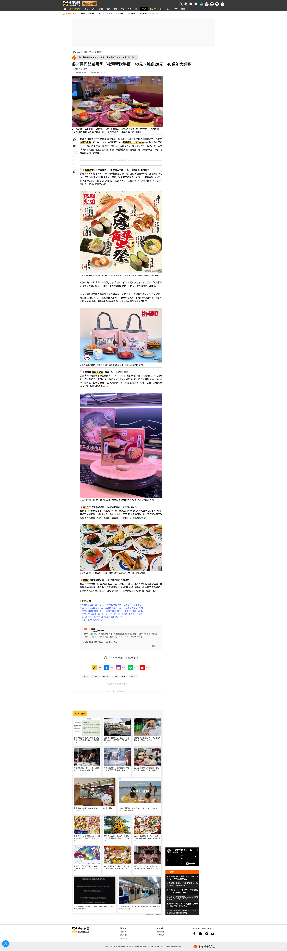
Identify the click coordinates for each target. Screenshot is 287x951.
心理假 (132, 13)
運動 (122, 9)
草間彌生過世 (75, 9)
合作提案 (160, 935)
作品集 (154, 646)
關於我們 (160, 931)
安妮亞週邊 (85, 142)
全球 (129, 9)
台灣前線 (121, 13)
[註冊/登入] (222, 4)
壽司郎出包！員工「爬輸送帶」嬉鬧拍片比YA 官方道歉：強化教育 (147, 867)
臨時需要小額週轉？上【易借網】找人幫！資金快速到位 (147, 739)
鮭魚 (123, 676)
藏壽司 (86, 580)
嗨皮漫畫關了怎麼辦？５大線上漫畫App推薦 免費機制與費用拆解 (94, 908)
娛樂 (115, 9)
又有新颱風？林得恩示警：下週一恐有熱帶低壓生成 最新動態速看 (116, 769)
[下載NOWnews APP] (212, 4)
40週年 (133, 676)
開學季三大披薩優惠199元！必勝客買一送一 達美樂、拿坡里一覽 (87, 838)
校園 (183, 9)
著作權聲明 (124, 938)
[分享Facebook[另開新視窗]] (74, 139)
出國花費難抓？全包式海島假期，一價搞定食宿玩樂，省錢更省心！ (139, 809)
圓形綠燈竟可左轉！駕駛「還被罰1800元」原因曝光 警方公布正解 (116, 740)
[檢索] (217, 4)
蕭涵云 (77, 69)
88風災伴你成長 (87, 13)
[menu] (65, 9)
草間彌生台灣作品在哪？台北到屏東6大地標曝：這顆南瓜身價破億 (117, 838)
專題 (108, 9)
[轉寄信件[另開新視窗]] (74, 152)
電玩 (151, 9)
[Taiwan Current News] (201, 4)
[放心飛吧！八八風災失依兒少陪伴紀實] (89, 3)
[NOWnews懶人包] (207, 4)
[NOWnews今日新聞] (71, 3)
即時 (94, 9)
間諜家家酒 (97, 372)
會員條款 (160, 928)
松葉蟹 (105, 676)
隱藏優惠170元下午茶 (133, 142)
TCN (111, 13)
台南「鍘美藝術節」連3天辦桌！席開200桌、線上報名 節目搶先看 (147, 838)
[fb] (181, 4)
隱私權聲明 (124, 935)
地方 (176, 9)
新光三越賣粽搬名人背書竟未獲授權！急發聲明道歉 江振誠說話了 (86, 740)
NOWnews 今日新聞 (79, 52)
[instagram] (186, 4)
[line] (191, 4)
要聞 (101, 9)
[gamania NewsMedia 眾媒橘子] (204, 946)
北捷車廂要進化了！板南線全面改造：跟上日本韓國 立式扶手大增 (140, 908)
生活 (144, 9)
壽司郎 (88, 170)
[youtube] (196, 4)
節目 (168, 9)
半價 (115, 676)
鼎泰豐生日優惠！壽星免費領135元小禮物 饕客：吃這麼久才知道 (94, 809)
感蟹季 (95, 676)
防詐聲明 (123, 928)
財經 (137, 9)
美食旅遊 (98, 52)
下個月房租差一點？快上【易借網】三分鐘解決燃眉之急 (86, 769)
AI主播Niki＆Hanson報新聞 (150, 13)
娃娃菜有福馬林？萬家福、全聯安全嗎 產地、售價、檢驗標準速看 (146, 769)
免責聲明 (123, 931)
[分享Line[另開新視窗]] (74, 146)
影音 (161, 9)
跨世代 (101, 13)
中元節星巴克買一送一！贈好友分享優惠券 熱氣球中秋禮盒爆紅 (116, 867)
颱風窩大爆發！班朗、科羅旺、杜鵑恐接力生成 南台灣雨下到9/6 (86, 868)
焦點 (86, 9)
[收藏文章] (74, 171)
